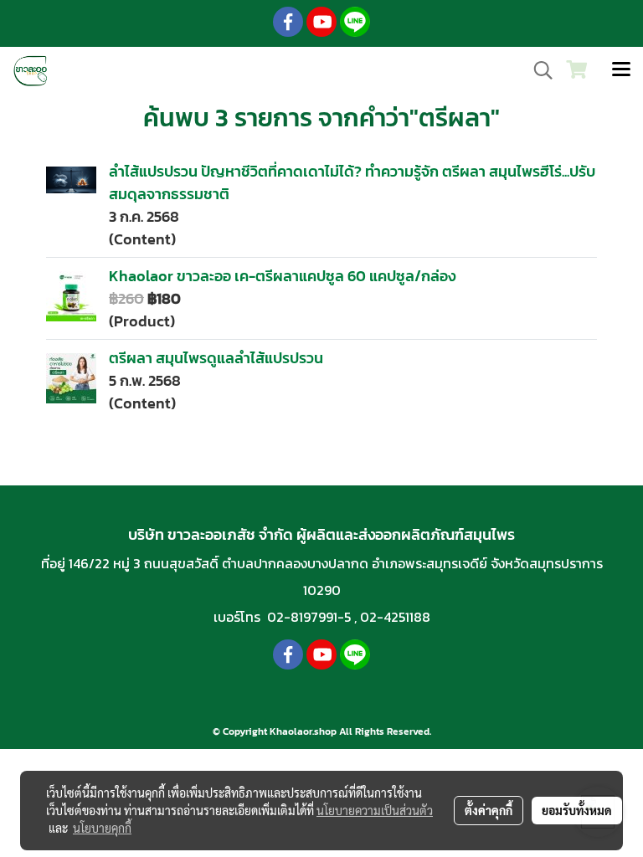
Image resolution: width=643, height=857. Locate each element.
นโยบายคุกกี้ (102, 827)
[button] (537, 70)
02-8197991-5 (309, 617)
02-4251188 (395, 617)
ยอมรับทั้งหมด (577, 810)
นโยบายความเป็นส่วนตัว (374, 810)
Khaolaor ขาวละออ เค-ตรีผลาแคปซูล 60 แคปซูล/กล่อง (282, 275)
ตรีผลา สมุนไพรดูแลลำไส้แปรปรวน (216, 357)
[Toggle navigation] (621, 70)
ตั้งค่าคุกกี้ (488, 810)
